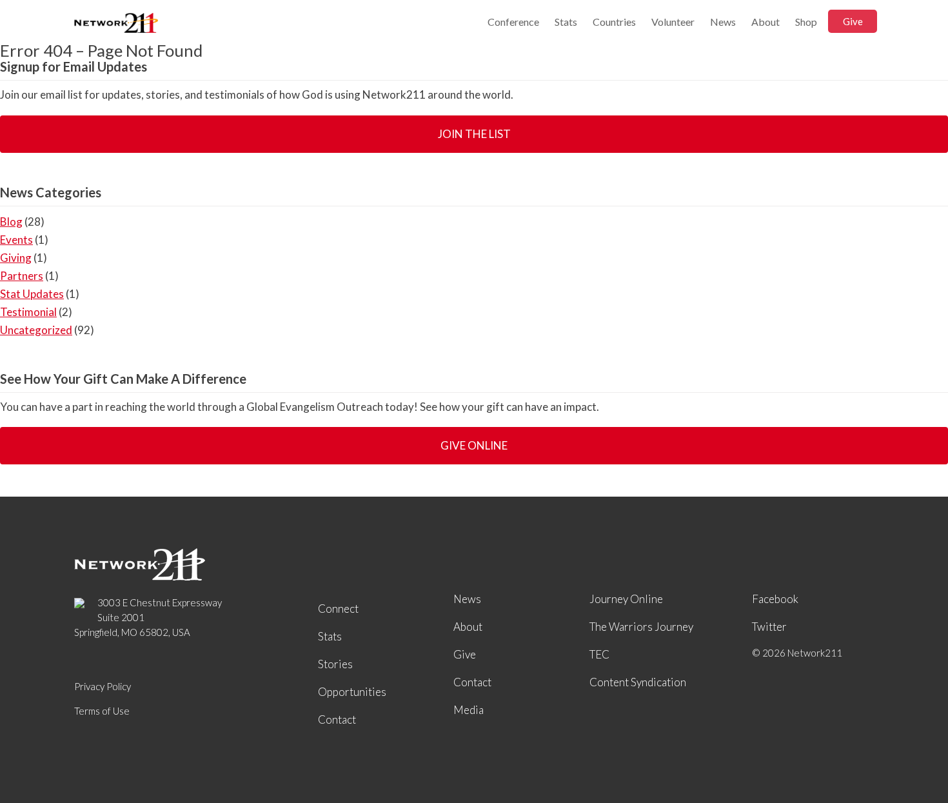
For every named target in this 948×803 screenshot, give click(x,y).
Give (853, 21)
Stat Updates (32, 294)
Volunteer (673, 21)
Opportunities (352, 692)
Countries (614, 21)
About (765, 21)
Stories (335, 664)
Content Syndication (637, 682)
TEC (599, 654)
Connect (338, 608)
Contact (337, 719)
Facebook (775, 599)
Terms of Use (102, 711)
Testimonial (28, 312)
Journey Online (626, 599)
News (723, 21)
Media (468, 710)
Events (16, 239)
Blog (11, 221)
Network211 (116, 24)
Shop (806, 21)
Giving (16, 257)
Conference (513, 21)
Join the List (474, 134)
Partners (21, 276)
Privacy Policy (102, 686)
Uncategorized (36, 330)
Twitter (769, 626)
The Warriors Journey (641, 626)
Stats (566, 21)
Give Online (474, 445)
